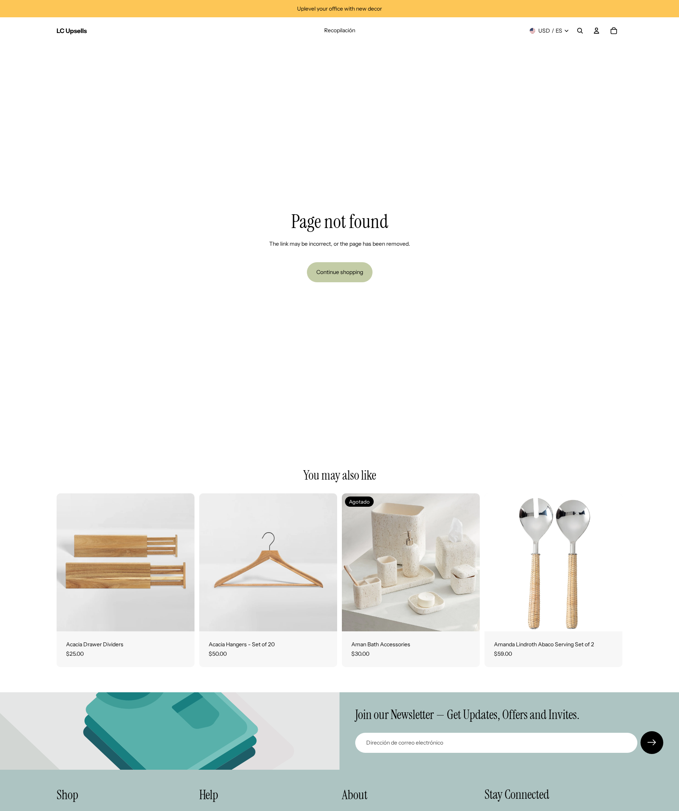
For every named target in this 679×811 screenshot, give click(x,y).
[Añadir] (610, 619)
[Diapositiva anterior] (68, 562)
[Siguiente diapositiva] (183, 562)
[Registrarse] (651, 742)
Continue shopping (339, 272)
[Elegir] (182, 619)
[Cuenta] (596, 30)
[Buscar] (580, 30)
